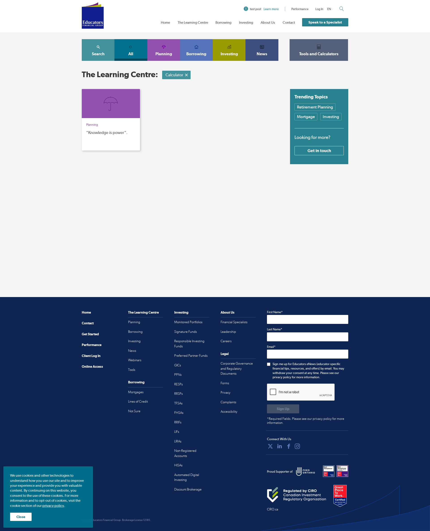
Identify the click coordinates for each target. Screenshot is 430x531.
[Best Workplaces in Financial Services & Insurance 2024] (342, 471)
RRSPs (178, 394)
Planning (163, 53)
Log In (319, 9)
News (262, 53)
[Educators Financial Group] (93, 15)
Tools (131, 370)
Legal (225, 354)
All (130, 53)
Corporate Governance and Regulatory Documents (237, 368)
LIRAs (177, 441)
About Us (268, 22)
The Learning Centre (193, 22)
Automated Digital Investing (186, 477)
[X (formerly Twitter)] (270, 446)
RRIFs (177, 422)
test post (264, 9)
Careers (226, 341)
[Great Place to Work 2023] (329, 471)
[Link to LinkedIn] (279, 446)
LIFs (176, 432)
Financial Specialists (234, 322)
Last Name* (274, 329)
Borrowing (223, 22)
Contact (289, 22)
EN (329, 9)
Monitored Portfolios (188, 322)
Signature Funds (185, 332)
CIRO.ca (272, 509)
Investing (246, 22)
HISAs (178, 465)
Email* (271, 346)
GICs (177, 365)
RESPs (178, 384)
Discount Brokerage (188, 489)
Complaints (228, 402)
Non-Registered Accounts (185, 453)
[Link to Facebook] (288, 446)
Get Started (90, 334)
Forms (225, 383)
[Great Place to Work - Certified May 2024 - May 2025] (340, 496)
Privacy (225, 393)
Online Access (92, 366)
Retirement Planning (315, 107)
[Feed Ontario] (305, 471)
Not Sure (134, 411)
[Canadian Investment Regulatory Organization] (296, 494)
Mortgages (136, 392)
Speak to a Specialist (325, 22)
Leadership (228, 332)
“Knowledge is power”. (106, 132)
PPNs (178, 375)
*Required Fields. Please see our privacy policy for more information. (305, 421)
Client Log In (91, 356)
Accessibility (229, 412)
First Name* (275, 312)
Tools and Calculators (318, 53)
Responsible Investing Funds (189, 343)
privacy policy (53, 505)
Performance (299, 9)
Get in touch (319, 150)
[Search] (341, 8)
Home (165, 22)
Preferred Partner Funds (191, 356)
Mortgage (306, 116)
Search (98, 53)
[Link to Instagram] (297, 446)
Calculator (174, 74)
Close (20, 517)
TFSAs (178, 403)
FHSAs (178, 413)
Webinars (134, 360)
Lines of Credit (138, 401)
